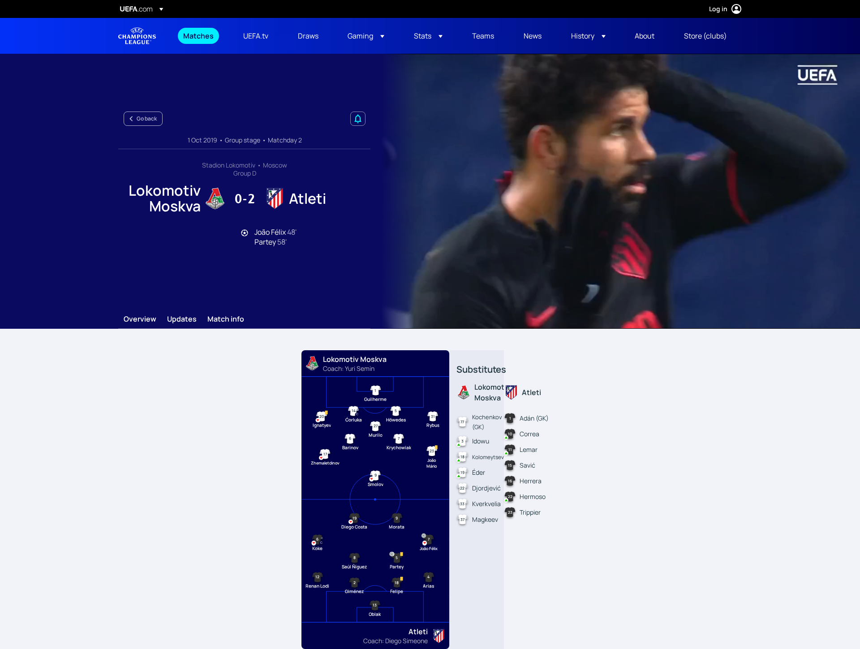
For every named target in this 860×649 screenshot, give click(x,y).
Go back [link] (147, 118)
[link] (198, 35)
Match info (225, 319)
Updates (182, 319)
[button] (366, 35)
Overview (140, 319)
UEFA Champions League (137, 35)
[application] (615, 191)
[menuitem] (202, 35)
